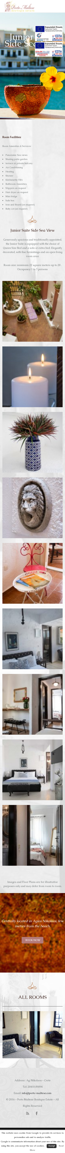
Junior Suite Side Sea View (32, 1035)
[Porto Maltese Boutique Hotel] (19, 6)
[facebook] (36, 1113)
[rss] (28, 1113)
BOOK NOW (32, 940)
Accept (51, 1145)
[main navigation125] (49, 33)
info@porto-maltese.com (36, 1093)
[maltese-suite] (32, 311)
